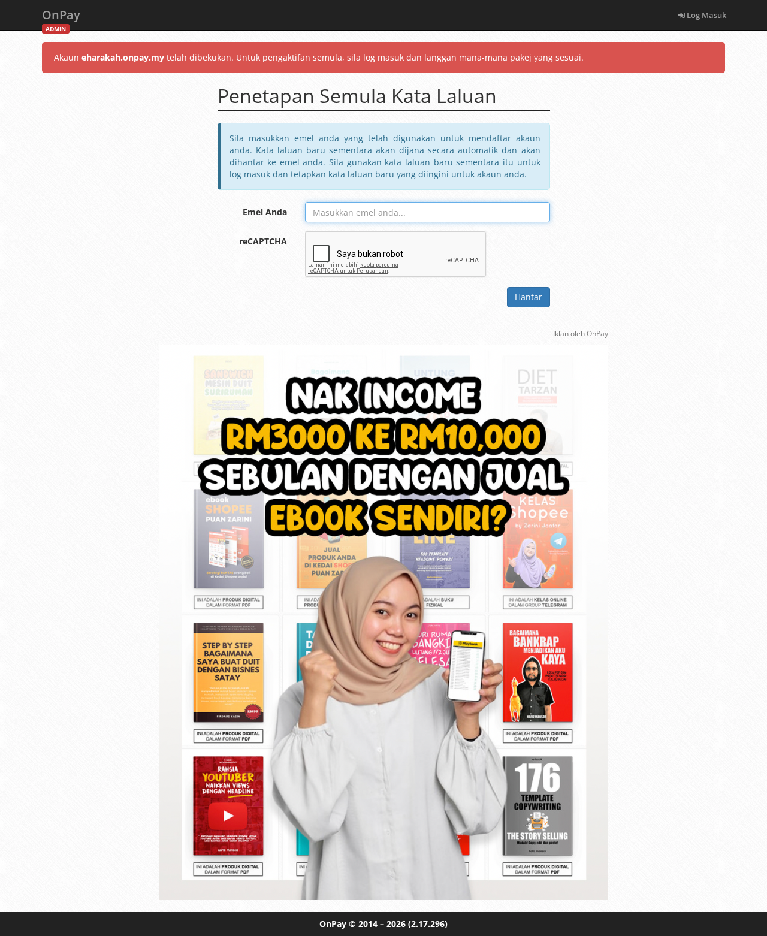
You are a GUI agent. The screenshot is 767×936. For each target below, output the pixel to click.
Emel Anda (265, 212)
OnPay (61, 18)
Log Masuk (705, 15)
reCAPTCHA (263, 241)
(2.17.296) (428, 923)
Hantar (528, 297)
